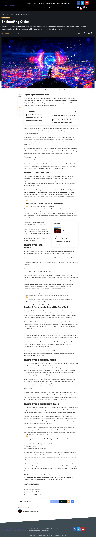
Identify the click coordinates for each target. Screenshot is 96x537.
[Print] (91, 33)
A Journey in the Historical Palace (63, 244)
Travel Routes (6, 17)
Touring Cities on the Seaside (34, 120)
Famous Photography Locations (62, 241)
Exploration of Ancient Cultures (62, 236)
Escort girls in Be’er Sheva (47, 3)
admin (7, 33)
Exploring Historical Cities (34, 114)
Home (29, 3)
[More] (93, 33)
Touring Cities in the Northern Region (62, 122)
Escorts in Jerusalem (63, 3)
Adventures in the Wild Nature (62, 238)
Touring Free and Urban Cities (34, 117)
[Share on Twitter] (86, 33)
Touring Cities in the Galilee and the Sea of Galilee (63, 116)
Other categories (47, 7)
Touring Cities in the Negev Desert (62, 120)
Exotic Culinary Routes (33, 489)
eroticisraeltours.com (41, 535)
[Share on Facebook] (84, 33)
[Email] (89, 33)
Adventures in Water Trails (34, 495)
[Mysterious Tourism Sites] (57, 230)
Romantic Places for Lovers (34, 492)
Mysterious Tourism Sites (68, 230)
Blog (35, 3)
